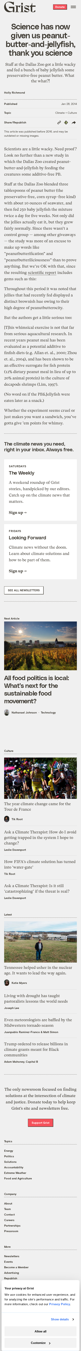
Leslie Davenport (15, 849)
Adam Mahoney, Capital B (21, 1061)
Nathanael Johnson (24, 712)
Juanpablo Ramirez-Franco (22, 1032)
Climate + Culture (66, 112)
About (8, 1203)
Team (7, 1209)
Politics (9, 1156)
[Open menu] (73, 7)
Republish (10, 1278)
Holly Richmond (14, 92)
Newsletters (11, 1256)
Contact (9, 1214)
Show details (60, 1319)
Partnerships (12, 1225)
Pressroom (11, 1231)
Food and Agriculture (18, 1178)
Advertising (11, 1272)
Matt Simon (50, 1032)
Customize (38, 1342)
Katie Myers (19, 982)
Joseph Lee (11, 1008)
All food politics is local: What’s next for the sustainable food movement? (36, 689)
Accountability (13, 1167)
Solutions (10, 1161)
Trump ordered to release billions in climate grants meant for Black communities (36, 1049)
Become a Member (16, 1267)
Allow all (40, 1331)
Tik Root (17, 819)
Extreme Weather (15, 1172)
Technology (48, 712)
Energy (8, 1150)
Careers (9, 1220)
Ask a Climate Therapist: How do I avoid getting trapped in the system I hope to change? (40, 837)
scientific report (42, 272)
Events (8, 1261)
